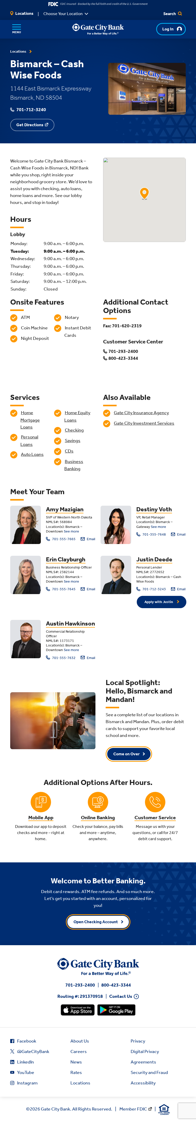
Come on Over (126, 753)
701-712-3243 (154, 589)
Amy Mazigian (64, 509)
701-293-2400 (80, 985)
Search (170, 13)
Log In (168, 29)
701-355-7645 (63, 589)
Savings (72, 440)
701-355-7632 (63, 658)
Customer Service (155, 817)
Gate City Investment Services (144, 423)
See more (71, 531)
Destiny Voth (154, 509)
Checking (74, 430)
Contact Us (120, 996)
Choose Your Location (63, 13)
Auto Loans (32, 454)
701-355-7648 (154, 534)
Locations (24, 13)
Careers (78, 1051)
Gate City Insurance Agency (141, 412)
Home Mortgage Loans (30, 420)
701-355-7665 (63, 539)
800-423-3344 (116, 985)
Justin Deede (154, 559)
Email (90, 539)
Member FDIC (133, 1109)
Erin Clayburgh (65, 559)
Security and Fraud (149, 1072)
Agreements (143, 1062)
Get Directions (29, 124)
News (76, 1062)
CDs (69, 451)
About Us (79, 1041)
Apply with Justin (159, 602)
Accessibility (143, 1083)
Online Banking (98, 817)
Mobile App (40, 817)
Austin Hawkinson (70, 623)
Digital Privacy (145, 1051)
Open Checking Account (96, 921)
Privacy (138, 1041)
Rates (76, 1072)
